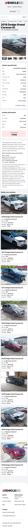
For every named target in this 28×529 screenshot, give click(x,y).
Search (24, 17)
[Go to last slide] (4, 58)
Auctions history (6, 501)
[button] (9, 58)
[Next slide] (24, 58)
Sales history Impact (20, 504)
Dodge (20, 21)
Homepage (3, 21)
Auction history (17, 7)
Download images (20, 105)
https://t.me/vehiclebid (7, 512)
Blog (3, 504)
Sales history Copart (18, 497)
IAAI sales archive (12, 21)
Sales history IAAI (19, 501)
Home (9, 7)
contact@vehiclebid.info (7, 515)
